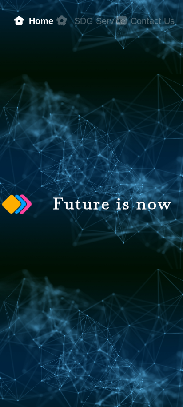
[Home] (21, 13)
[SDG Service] (61, 13)
